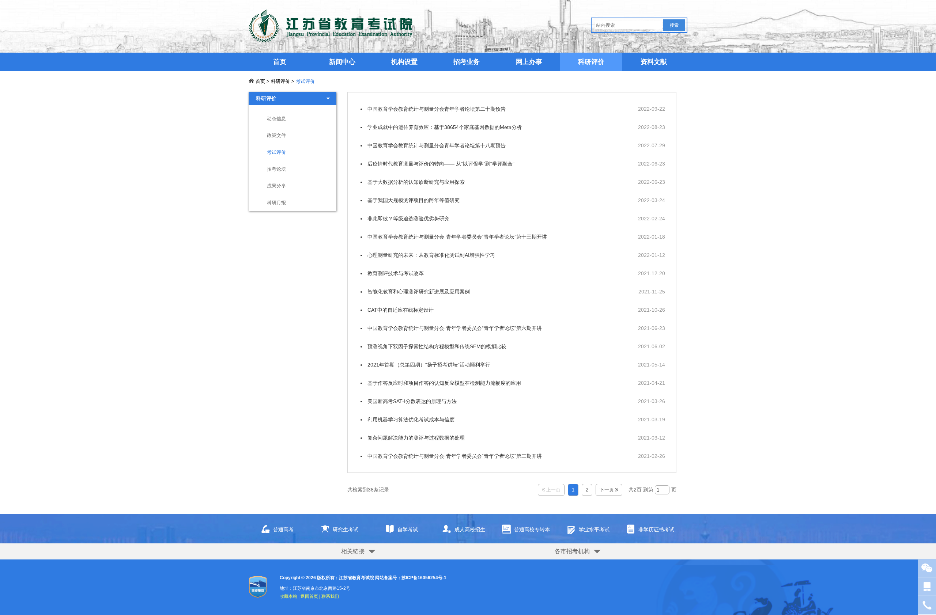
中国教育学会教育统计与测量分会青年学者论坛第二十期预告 (436, 109)
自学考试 (407, 529)
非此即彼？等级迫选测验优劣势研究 (408, 218)
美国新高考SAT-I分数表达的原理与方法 (412, 401)
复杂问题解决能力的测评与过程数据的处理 (416, 438)
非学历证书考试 (656, 529)
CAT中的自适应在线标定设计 (400, 310)
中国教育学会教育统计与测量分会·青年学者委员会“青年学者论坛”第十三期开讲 (457, 237)
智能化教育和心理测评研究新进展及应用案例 (418, 292)
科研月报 (276, 202)
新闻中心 (342, 61)
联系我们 (330, 596)
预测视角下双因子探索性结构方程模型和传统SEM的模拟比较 (436, 346)
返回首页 (309, 596)
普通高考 (283, 529)
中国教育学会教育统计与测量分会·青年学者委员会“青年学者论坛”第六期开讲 (454, 328)
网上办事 (529, 61)
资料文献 (654, 61)
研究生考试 (345, 529)
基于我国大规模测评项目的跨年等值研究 (413, 200)
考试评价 (305, 81)
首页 (279, 61)
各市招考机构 (572, 551)
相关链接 (353, 551)
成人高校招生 (469, 529)
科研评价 (591, 61)
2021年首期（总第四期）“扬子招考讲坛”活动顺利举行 (428, 365)
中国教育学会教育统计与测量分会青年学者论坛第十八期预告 (436, 145)
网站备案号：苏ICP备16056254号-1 (410, 577)
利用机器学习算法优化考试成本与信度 (410, 419)
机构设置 (404, 61)
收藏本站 (288, 596)
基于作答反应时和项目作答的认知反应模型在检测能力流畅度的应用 (444, 383)
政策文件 (276, 135)
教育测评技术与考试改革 (395, 273)
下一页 (607, 490)
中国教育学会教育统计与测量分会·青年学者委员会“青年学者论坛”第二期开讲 (454, 456)
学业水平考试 (594, 529)
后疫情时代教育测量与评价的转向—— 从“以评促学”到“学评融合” (440, 164)
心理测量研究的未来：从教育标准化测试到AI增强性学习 (431, 255)
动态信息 (276, 118)
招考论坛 (276, 169)
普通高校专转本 (532, 529)
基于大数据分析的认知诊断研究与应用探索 (416, 182)
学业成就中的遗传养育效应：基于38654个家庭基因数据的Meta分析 (444, 127)
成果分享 (276, 186)
